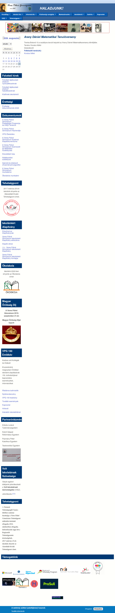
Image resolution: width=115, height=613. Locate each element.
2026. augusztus (11, 38)
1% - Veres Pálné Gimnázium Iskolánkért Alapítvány (11, 249)
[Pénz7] (98, 574)
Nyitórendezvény (9, 394)
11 (6, 61)
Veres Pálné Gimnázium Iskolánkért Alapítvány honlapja (11, 256)
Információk (29, 14)
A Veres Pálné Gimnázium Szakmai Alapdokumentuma (10, 139)
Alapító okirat (7, 243)
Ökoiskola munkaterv (10, 175)
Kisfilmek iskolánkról (10, 94)
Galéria (89, 14)
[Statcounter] (57, 597)
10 (3, 61)
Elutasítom (98, 609)
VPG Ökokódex (8, 134)
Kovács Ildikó (29, 53)
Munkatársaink (63, 14)
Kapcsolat (101, 14)
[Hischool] (27, 588)
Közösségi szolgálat (46, 14)
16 (19, 61)
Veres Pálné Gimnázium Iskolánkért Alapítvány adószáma (11, 238)
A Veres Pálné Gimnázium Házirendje (11, 129)
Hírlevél (5, 408)
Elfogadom (88, 609)
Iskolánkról (78, 14)
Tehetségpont (14, 18)
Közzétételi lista (8, 154)
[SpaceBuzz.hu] (9, 588)
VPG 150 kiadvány (9, 397)
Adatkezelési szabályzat (7, 158)
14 (14, 61)
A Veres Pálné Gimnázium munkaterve (8, 170)
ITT (13, 494)
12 (9, 61)
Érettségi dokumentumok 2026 (10, 107)
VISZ (2, 18)
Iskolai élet (16, 14)
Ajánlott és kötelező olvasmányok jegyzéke (11, 164)
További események (10, 401)
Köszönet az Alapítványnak (8, 232)
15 (17, 61)
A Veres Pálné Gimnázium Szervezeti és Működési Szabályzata (11, 148)
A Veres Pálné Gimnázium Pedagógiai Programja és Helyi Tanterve (11, 122)
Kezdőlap (4, 14)
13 (11, 61)
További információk (17, 611)
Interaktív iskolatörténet (11, 412)
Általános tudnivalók (10, 390)
